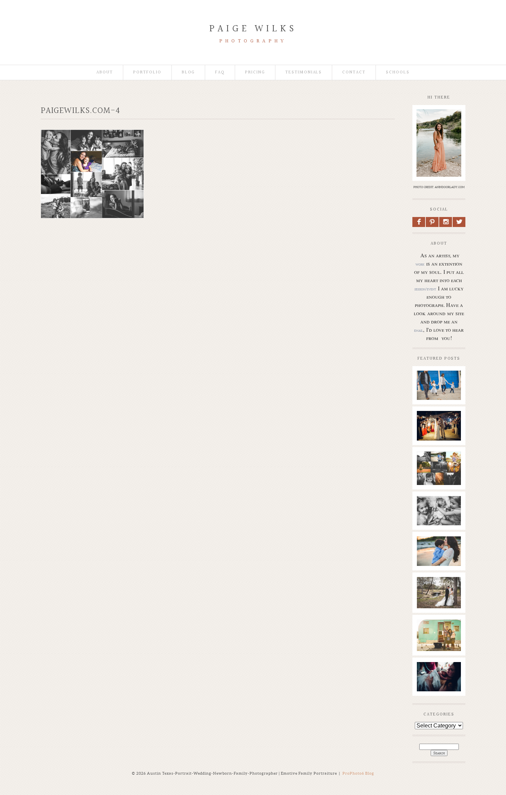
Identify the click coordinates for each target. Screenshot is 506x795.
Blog (188, 72)
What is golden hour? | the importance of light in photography (438, 476)
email (418, 330)
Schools (398, 72)
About (104, 72)
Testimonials (303, 72)
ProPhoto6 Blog (358, 773)
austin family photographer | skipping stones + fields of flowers (438, 560)
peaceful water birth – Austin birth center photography (439, 682)
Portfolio (147, 72)
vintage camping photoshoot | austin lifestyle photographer (438, 643)
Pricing (255, 72)
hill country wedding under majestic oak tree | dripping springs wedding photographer (438, 611)
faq (220, 72)
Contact (354, 72)
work (419, 264)
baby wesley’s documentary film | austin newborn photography (438, 516)
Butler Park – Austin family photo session (438, 384)
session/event (425, 289)
